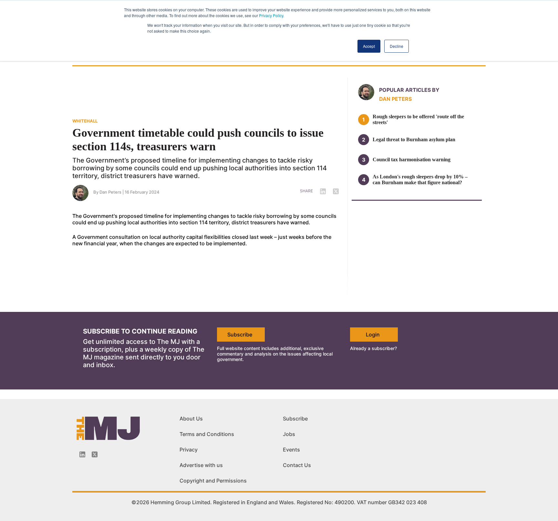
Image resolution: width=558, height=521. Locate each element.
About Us (191, 418)
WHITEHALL (85, 120)
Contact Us (297, 465)
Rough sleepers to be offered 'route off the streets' (418, 119)
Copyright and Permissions (213, 480)
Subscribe (239, 334)
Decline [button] (396, 46)
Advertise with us (201, 465)
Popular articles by (409, 90)
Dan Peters (110, 192)
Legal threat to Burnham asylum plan (414, 139)
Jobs (289, 434)
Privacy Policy (271, 15)
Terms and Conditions (207, 434)
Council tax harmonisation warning (411, 159)
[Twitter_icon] (95, 454)
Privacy (189, 449)
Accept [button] (369, 46)
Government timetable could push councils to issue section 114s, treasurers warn (198, 139)
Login (373, 334)
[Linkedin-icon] (82, 454)
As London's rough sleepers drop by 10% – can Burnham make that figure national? (420, 179)
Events (291, 449)
